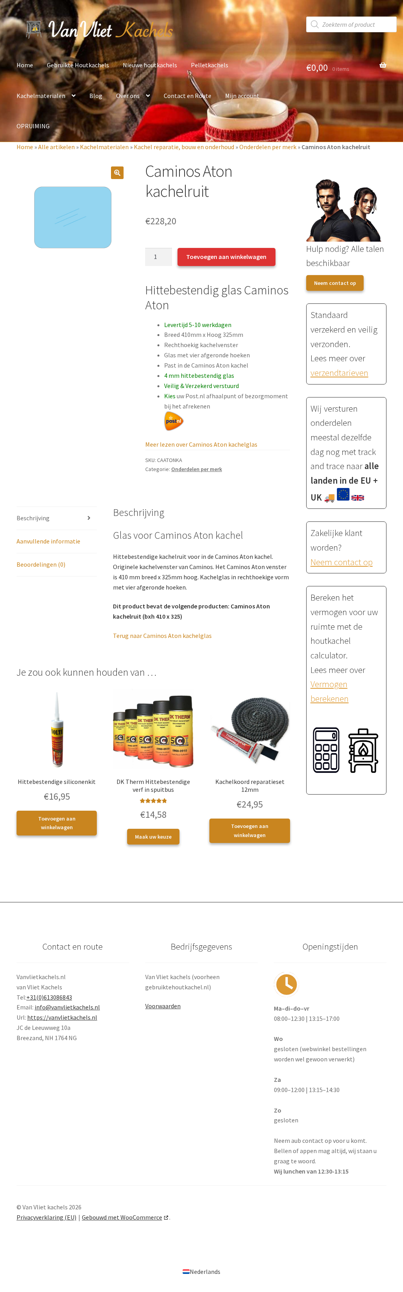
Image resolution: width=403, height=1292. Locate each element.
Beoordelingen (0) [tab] (41, 564)
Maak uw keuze (153, 836)
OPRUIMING (33, 126)
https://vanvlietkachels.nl (62, 1017)
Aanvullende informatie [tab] (48, 541)
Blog (95, 96)
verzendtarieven (339, 372)
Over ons (128, 96)
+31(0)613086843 (49, 997)
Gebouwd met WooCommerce (122, 1217)
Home (25, 65)
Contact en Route (187, 96)
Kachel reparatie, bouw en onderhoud (184, 147)
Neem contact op (335, 282)
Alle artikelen (56, 147)
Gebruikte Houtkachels (78, 65)
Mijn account (242, 96)
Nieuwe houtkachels (150, 65)
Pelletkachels (209, 65)
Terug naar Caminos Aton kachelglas (162, 636)
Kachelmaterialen (41, 96)
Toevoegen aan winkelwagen (226, 257)
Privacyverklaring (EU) (46, 1217)
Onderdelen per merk (267, 147)
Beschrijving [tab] (33, 518)
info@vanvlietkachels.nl (67, 1007)
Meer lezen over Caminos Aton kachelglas (201, 444)
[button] (117, 172)
